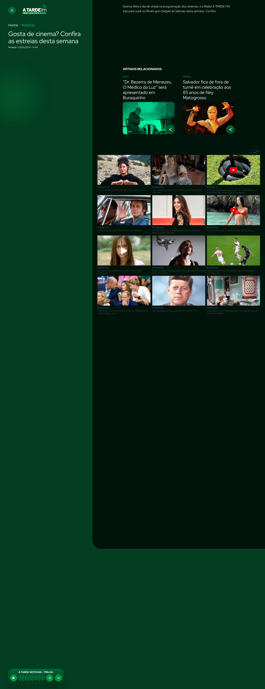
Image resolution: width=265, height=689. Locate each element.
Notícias (28, 25)
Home (13, 25)
